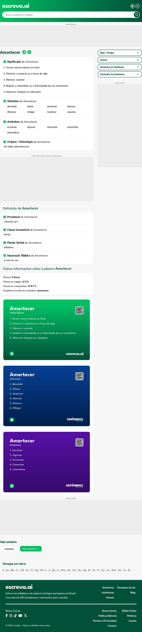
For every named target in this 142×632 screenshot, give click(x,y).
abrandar (12, 106)
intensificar (13, 132)
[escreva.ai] (15, 5)
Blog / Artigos (107, 52)
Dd (22, 570)
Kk (53, 570)
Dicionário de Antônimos (112, 74)
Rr (89, 570)
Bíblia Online (129, 610)
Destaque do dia (126, 587)
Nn (69, 570)
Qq (84, 570)
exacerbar (72, 127)
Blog (132, 592)
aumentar (52, 127)
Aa (7, 570)
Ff (32, 570)
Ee (27, 570)
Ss (93, 570)
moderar (52, 111)
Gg (36, 570)
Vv (108, 570)
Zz (129, 570)
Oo (74, 570)
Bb (12, 570)
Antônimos (108, 592)
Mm (63, 570)
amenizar (52, 106)
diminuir (11, 111)
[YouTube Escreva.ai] (20, 615)
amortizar (9, 548)
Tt (98, 570)
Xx (119, 570)
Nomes (103, 59)
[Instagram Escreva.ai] (10, 615)
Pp (79, 570)
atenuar (71, 106)
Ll (58, 570)
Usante (132, 620)
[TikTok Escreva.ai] (15, 615)
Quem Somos (109, 610)
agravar (31, 127)
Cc (17, 570)
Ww (113, 570)
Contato (112, 625)
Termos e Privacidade (105, 620)
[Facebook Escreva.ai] (7, 615)
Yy (124, 570)
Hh (42, 570)
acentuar (12, 127)
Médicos (131, 615)
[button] (132, 6)
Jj (49, 570)
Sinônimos (108, 587)
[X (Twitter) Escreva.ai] (25, 615)
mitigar (31, 111)
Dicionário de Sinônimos (112, 67)
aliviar (30, 106)
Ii (46, 570)
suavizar (71, 111)
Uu (103, 570)
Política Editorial (107, 615)
